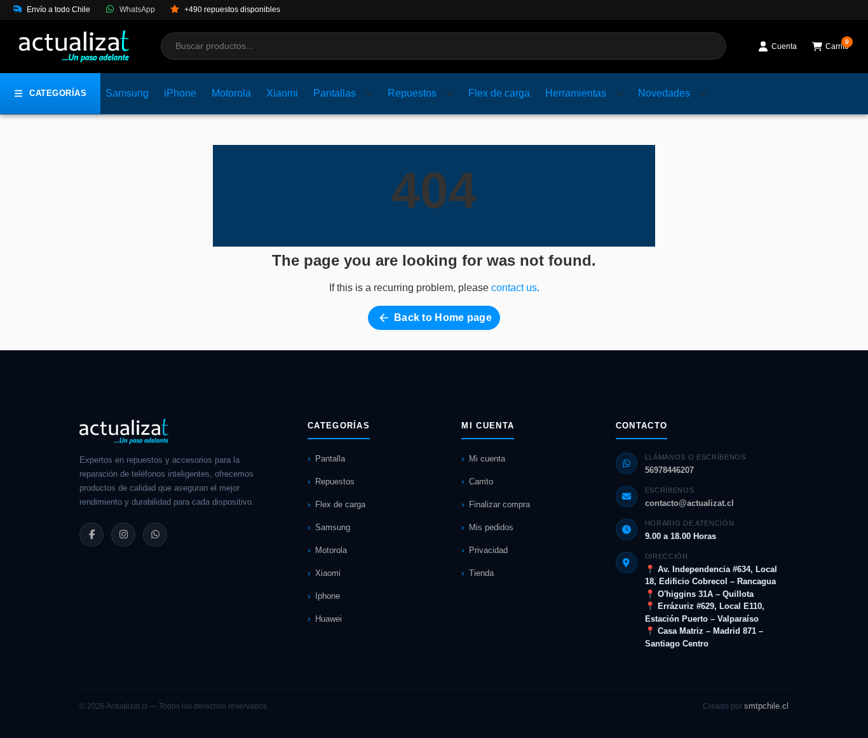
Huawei (328, 619)
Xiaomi (282, 93)
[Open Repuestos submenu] (450, 93)
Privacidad (488, 550)
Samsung (127, 93)
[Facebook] (91, 535)
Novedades (664, 93)
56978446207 (669, 470)
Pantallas (334, 93)
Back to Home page (434, 317)
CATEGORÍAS (57, 93)
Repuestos (412, 93)
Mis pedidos (491, 527)
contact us (514, 287)
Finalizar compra (499, 504)
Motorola (231, 93)
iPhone (180, 93)
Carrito (481, 481)
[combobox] (443, 46)
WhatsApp (136, 9)
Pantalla (330, 458)
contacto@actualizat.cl (689, 503)
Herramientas (575, 93)
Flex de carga (499, 93)
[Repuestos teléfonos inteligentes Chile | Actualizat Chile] (74, 46)
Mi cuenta (487, 458)
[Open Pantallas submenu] (369, 93)
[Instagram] (123, 535)
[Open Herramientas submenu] (619, 93)
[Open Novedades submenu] (703, 93)
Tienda (481, 573)
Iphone (327, 596)
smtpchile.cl (766, 706)
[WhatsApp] (155, 535)
